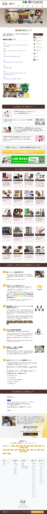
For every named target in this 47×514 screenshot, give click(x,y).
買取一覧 (22, 463)
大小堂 (22, 507)
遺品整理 (32, 6)
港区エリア (34, 465)
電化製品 (15, 463)
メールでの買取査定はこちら (31, 434)
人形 (14, 467)
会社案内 (42, 6)
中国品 (15, 471)
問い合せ (4, 465)
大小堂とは (23, 6)
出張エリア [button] (37, 6)
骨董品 (15, 470)
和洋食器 (15, 468)
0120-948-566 (31, 427)
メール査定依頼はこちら (25, 152)
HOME (18, 5)
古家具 (15, 462)
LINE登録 (22, 465)
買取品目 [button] (28, 6)
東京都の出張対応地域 (24, 466)
